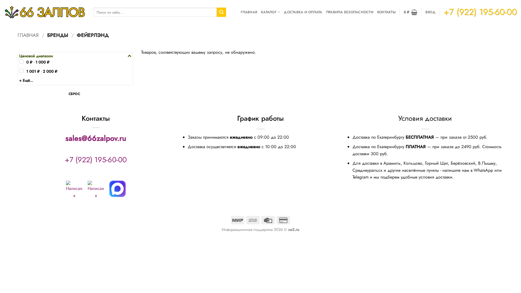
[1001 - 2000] (21, 71)
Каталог (269, 12)
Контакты (386, 12)
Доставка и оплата (303, 12)
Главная (249, 12)
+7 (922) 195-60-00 (96, 159)
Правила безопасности (349, 12)
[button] (410, 12)
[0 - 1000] (21, 61)
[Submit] (221, 12)
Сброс (74, 93)
